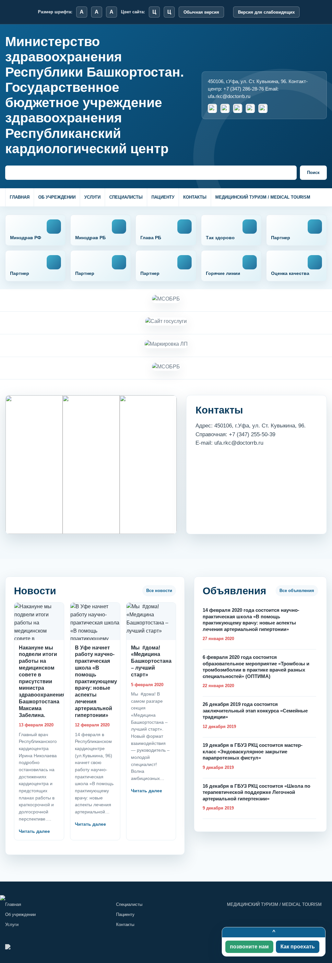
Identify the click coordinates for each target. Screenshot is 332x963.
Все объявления (296, 590)
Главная (20, 197)
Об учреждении (57, 197)
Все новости (159, 590)
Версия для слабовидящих (266, 12)
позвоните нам (249, 946)
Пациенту (162, 197)
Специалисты (126, 197)
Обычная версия (201, 12)
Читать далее (34, 831)
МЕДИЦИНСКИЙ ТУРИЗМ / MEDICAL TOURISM (262, 197)
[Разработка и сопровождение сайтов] (166, 897)
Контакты (195, 197)
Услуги (92, 197)
